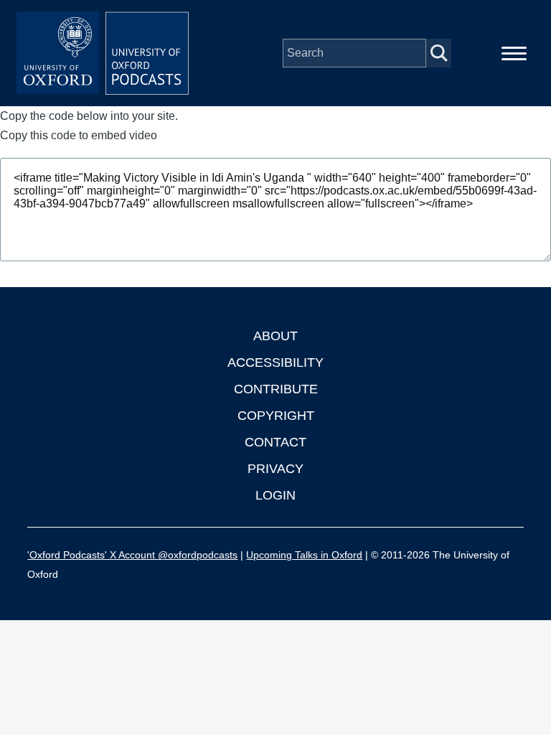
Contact (275, 442)
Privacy (275, 469)
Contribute (276, 389)
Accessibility (275, 362)
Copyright (275, 415)
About (275, 336)
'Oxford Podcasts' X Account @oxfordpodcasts (132, 555)
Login (275, 495)
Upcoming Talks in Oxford (304, 555)
